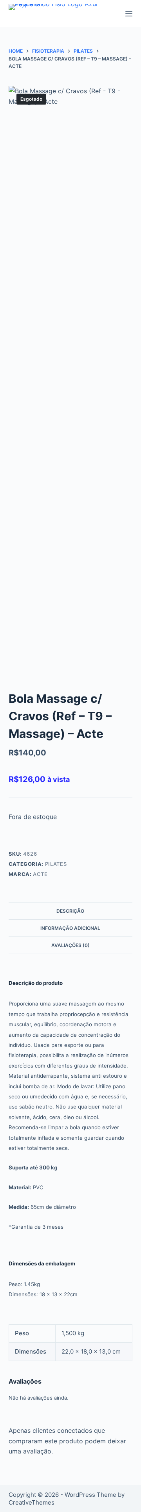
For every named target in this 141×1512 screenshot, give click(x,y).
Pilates (56, 864)
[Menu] (128, 13)
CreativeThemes (31, 1502)
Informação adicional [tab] (70, 928)
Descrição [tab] (70, 911)
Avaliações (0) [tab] (70, 945)
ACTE (40, 874)
